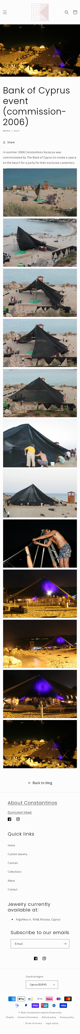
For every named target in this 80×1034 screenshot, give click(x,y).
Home (11, 845)
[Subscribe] (65, 943)
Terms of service (33, 1023)
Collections (15, 872)
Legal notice (52, 1023)
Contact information (27, 1017)
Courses (13, 863)
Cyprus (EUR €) (38, 984)
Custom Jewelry (17, 854)
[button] (5, 12)
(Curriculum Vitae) (20, 812)
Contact (12, 889)
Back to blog (42, 782)
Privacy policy (67, 1017)
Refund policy (49, 1017)
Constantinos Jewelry (38, 1012)
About (11, 880)
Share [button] (11, 142)
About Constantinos (32, 802)
